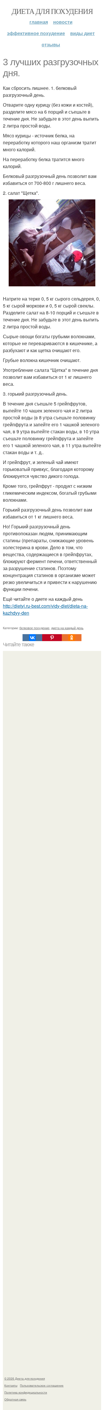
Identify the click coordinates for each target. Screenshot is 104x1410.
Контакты (10, 1385)
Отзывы (51, 44)
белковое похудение (34, 627)
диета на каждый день (67, 627)
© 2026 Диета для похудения (24, 1378)
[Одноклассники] (71, 637)
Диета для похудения (52, 11)
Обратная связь (15, 1399)
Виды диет (82, 33)
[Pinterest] (52, 637)
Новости (63, 22)
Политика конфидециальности (25, 1392)
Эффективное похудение (36, 33)
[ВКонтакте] (32, 637)
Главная (38, 22)
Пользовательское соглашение (42, 1385)
